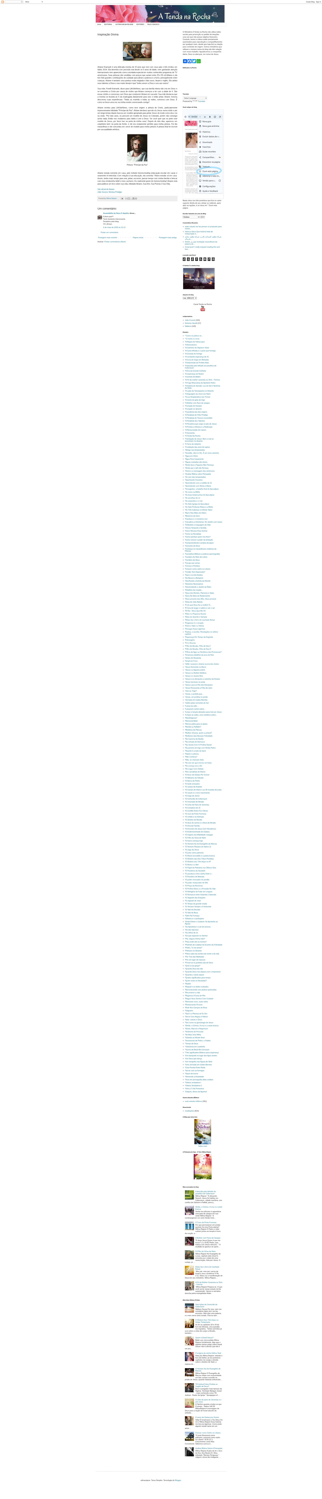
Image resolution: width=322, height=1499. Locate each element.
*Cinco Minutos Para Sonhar (196, 531)
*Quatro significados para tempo (198, 978)
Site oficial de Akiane (105, 189)
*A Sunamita (190, 433)
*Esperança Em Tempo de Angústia (199, 637)
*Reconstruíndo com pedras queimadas (200, 990)
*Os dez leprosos (191, 930)
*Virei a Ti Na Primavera (194, 1089)
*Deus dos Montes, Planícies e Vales (199, 593)
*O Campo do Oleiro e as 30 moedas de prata (203, 790)
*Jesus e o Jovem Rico (194, 676)
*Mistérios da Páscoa (193, 730)
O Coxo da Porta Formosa (205, 1222)
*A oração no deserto (193, 409)
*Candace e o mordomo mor (196, 519)
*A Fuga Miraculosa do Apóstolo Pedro (200, 383)
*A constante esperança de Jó (197, 357)
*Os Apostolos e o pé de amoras (198, 927)
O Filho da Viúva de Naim (205, 1251)
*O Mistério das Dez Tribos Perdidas (199, 859)
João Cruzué (190, 320)
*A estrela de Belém (192, 377)
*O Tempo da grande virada (196, 904)
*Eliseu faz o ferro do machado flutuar (200, 620)
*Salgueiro (189, 1011)
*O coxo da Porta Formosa (195, 814)
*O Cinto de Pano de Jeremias (197, 805)
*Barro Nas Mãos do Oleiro (195, 513)
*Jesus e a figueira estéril (195, 670)
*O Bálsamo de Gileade (194, 778)
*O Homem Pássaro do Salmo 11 (198, 847)
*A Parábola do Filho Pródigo (196, 415)
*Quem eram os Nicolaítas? (196, 981)
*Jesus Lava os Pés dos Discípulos (199, 685)
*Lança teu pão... (191, 706)
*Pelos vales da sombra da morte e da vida (202, 954)
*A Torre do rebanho (193, 444)
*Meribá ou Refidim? (193, 727)
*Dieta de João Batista (194, 602)
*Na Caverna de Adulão (194, 739)
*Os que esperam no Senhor (196, 936)
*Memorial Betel (191, 721)
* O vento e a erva (192, 339)
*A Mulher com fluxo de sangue (197, 403)
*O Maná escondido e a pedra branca (200, 856)
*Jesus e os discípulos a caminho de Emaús (202, 679)
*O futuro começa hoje (194, 841)
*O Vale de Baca (191, 913)
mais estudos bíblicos (193, 1101)
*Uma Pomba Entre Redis (195, 1067)
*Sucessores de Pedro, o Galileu (198, 1041)
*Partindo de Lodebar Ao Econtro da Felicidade (203, 945)
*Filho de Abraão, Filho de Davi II (198, 649)
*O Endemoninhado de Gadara (197, 832)
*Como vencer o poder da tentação (199, 540)
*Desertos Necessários (194, 584)
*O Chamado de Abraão (194, 802)
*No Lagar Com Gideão (194, 769)
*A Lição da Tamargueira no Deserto (199, 391)
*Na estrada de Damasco (195, 742)
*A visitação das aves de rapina (197, 447)
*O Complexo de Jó (192, 808)
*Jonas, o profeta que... (194, 694)
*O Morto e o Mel (191, 865)
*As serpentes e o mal (193, 501)
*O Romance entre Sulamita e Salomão (200, 895)
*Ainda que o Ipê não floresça (196, 468)
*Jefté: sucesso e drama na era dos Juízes (202, 664)
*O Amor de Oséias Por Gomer (197, 775)
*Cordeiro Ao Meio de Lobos (196, 557)
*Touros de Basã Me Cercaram (197, 1050)
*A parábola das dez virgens (196, 412)
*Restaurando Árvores (194, 1005)
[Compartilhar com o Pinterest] (136, 198)
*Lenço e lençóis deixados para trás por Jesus (203, 712)
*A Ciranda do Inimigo (193, 354)
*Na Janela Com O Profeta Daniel (198, 745)
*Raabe (188, 984)
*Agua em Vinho (191, 456)
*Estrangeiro (190, 640)
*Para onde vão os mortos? (196, 942)
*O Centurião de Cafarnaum (196, 799)
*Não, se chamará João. (194, 760)
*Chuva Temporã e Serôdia (195, 528)
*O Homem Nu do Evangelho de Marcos (201, 844)
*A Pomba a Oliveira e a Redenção (198, 427)
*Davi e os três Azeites (194, 575)
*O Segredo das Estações (195, 898)
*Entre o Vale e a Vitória (194, 626)
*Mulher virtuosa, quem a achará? (198, 733)
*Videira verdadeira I (193, 1082)
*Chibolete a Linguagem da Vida (198, 525)
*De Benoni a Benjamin (194, 578)
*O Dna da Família (192, 826)
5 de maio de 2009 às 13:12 (114, 227)
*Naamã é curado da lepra (195, 751)
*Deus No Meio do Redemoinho (197, 596)
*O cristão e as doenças (194, 817)
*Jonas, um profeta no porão (196, 697)
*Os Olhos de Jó (191, 933)
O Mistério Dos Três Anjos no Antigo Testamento (206, 1321)
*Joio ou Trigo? (191, 691)
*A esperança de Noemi (194, 374)
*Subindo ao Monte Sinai (195, 1038)
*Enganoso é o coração (194, 623)
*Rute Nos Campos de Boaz (196, 1008)
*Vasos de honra (191, 1074)
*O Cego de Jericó (192, 796)
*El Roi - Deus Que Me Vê (195, 611)
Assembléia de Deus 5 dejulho (116, 213)
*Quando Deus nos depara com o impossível (202, 972)
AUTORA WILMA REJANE (124, 24)
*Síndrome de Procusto (194, 1032)
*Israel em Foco (191, 661)
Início (99, 24)
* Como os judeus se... (194, 336)
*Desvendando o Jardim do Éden (198, 587)
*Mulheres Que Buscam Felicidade (198, 736)
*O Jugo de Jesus (192, 850)
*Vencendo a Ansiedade (194, 1077)
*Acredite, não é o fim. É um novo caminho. (202, 453)
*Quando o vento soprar (194, 975)
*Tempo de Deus (191, 1044)
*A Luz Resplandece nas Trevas (197, 397)
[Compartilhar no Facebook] (133, 198)
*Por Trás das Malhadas (194, 957)
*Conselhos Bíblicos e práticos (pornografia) (202, 554)
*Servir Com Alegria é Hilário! (196, 1017)
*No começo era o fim (193, 766)
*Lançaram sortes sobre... (195, 709)
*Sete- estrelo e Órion (193, 1020)
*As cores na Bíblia (192, 492)
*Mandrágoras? (191, 718)
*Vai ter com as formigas (194, 1071)
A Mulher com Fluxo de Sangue (207, 1238)
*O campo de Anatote (193, 787)
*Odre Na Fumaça (192, 916)
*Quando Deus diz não (194, 969)
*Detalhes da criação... (194, 590)
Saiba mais (202, 1146)
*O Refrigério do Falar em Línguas (198, 892)
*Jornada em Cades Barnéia (196, 700)
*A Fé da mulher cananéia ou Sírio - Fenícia (202, 380)
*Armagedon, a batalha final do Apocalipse (202, 489)
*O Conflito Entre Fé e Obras (196, 811)
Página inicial (138, 237)
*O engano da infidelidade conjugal (199, 835)
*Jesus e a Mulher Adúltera (195, 673)
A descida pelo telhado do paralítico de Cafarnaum (205, 1192)
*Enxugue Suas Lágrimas (195, 629)
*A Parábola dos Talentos (195, 421)
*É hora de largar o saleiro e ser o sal (200, 608)
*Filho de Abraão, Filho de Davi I (198, 646)
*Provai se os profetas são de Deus (199, 963)
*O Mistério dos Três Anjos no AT (198, 862)
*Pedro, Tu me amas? (193, 948)
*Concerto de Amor (192, 546)
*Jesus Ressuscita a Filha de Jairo (198, 688)
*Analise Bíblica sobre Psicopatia (198, 474)
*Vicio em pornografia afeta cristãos (199, 1080)
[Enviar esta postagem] (122, 198)
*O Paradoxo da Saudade (195, 871)
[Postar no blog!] (129, 198)
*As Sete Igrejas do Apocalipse (197, 504)
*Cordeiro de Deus (192, 560)
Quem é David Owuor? (204, 1338)
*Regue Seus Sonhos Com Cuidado (199, 999)
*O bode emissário (192, 784)
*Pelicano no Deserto (193, 951)
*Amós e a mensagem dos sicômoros (200, 471)
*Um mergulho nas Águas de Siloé (198, 1062)
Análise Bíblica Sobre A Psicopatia (208, 1448)
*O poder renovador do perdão (197, 880)
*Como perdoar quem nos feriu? (198, 537)
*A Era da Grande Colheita (195, 371)
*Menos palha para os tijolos (196, 724)
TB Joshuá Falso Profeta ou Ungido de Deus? (206, 1385)
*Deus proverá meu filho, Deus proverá (200, 599)
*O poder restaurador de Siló (196, 883)
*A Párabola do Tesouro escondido (198, 418)
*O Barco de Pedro (192, 781)
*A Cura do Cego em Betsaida (197, 360)
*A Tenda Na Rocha (192, 436)
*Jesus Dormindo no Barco (195, 667)
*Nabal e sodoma (192, 754)
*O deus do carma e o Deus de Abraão (200, 823)
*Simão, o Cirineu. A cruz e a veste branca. (202, 1026)
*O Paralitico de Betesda (194, 877)
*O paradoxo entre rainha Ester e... (199, 874)
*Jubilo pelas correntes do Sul (197, 703)
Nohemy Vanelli (191, 323)
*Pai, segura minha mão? (195, 939)
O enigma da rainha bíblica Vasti (208, 1353)
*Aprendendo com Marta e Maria (198, 486)
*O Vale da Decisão (192, 910)
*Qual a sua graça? (192, 966)
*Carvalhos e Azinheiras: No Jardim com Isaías (203, 522)
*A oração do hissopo (193, 406)
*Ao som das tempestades (195, 477)
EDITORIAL (108, 24)
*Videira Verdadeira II (193, 1085)
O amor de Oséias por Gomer (207, 1417)
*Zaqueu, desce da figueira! (196, 1092)
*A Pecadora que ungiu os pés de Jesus (201, 424)
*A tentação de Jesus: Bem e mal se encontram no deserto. (199, 440)
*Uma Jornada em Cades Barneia (198, 1065)
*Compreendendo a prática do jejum (199, 543)
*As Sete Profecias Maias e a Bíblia (199, 507)
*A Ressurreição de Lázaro (195, 430)
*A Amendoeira (191, 345)
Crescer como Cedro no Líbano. (208, 1433)
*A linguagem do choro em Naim (198, 394)
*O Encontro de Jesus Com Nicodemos (200, 829)
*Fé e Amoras (190, 643)
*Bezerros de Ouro (192, 516)
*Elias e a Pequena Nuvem (195, 614)
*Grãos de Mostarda (193, 658)
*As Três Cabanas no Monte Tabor (198, 510)
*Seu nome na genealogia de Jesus (199, 1023)
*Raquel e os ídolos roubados (196, 987)
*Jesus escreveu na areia (195, 682)
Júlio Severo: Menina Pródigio (109, 192)
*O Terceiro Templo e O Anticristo (198, 907)
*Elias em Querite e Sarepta (196, 617)
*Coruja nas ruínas (192, 563)
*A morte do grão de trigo (195, 400)
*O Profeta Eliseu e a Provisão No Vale (200, 889)
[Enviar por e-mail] (126, 198)
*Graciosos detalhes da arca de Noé (199, 655)
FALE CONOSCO (153, 24)
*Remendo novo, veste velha (196, 1002)
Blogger (178, 1480)
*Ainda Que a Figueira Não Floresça (199, 465)
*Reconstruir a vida (192, 993)
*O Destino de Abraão (193, 820)
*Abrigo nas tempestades (195, 450)
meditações (189, 1111)
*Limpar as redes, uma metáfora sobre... (201, 715)
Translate (201, 101)
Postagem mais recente (107, 237)
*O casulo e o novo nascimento (197, 793)
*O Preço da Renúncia (194, 886)
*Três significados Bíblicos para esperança (202, 1053)
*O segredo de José (193, 901)
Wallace (188, 326)
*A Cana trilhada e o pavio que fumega (200, 351)
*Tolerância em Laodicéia (195, 1047)
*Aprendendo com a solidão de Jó (198, 483)
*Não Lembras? (191, 757)
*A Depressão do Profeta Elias (197, 363)
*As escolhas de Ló (192, 498)
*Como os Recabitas (193, 534)
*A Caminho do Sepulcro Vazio (197, 348)
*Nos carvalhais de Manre (195, 772)
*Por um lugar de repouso (195, 960)
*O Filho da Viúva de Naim (195, 838)
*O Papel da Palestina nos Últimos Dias (200, 868)
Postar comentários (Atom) (115, 242)
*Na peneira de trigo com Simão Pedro (200, 748)
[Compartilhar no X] (131, 198)
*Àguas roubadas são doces (196, 462)
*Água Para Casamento (194, 459)
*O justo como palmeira (194, 853)
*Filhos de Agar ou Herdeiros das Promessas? (203, 652)
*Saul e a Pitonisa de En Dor (196, 1014)
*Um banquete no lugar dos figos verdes (201, 1056)
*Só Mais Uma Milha (193, 1035)
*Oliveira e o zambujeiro (194, 919)
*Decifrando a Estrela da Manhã (197, 581)
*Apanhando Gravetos (194, 480)
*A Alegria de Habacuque (195, 342)
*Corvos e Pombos (192, 566)
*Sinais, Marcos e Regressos (196, 1029)
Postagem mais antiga (168, 237)
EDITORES (140, 24)
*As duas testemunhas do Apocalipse (199, 495)
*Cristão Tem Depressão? (195, 572)
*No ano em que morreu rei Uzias (198, 763)
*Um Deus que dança (193, 1059)
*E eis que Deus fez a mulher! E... (198, 605)
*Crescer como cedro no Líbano (197, 569)
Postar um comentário (109, 232)
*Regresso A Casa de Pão (195, 996)
